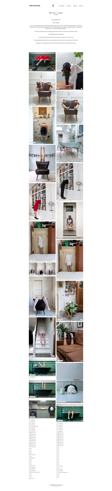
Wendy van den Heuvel (57, 485)
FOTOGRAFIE (61, 5)
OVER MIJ (75, 5)
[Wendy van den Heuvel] (43, 6)
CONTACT (81, 5)
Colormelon (57, 486)
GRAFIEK (69, 5)
